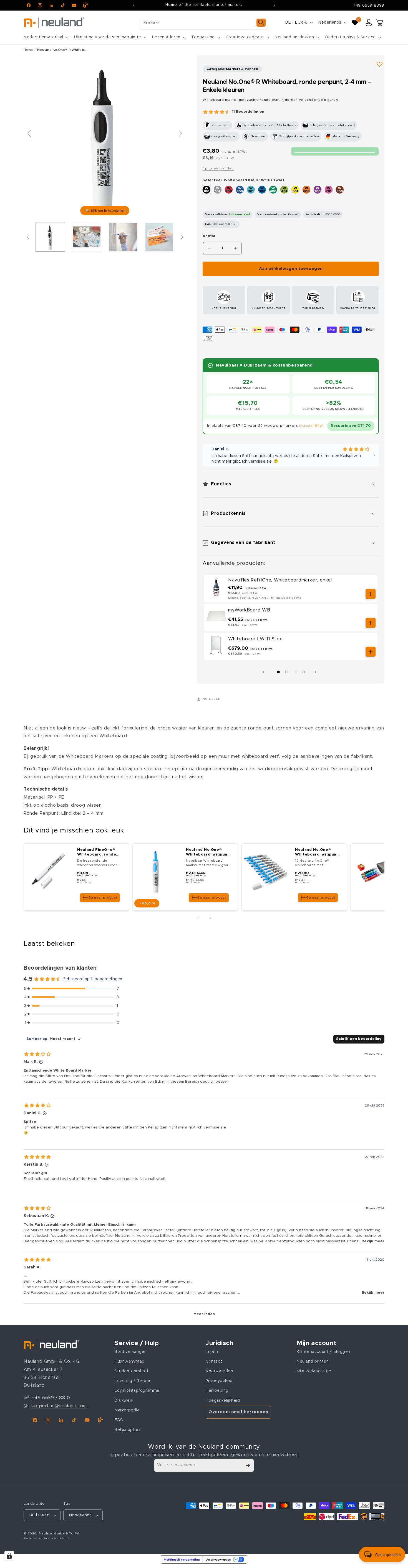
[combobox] (204, 22)
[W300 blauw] (240, 190)
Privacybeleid (219, 1381)
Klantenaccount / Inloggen (323, 1351)
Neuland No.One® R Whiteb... (62, 49)
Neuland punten (313, 1361)
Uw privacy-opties (218, 1559)
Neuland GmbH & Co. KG (59, 1533)
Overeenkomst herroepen (238, 1412)
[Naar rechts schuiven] (317, 672)
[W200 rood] (229, 190)
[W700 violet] (317, 190)
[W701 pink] (329, 190)
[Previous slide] (29, 133)
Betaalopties (127, 1430)
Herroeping (217, 1391)
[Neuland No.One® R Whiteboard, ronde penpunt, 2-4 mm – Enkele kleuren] (86, 237)
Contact (214, 1361)
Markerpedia (127, 1410)
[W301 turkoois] (251, 190)
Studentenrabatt (132, 1371)
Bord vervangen (131, 1351)
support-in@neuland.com (59, 1406)
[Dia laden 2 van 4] (287, 672)
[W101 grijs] (217, 190)
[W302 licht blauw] (262, 190)
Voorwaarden (219, 1371)
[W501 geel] (295, 190)
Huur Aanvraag (130, 1361)
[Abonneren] (247, 1465)
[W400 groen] (273, 190)
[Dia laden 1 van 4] (278, 672)
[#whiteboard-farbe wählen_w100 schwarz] (50, 237)
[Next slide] (180, 133)
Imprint (213, 1351)
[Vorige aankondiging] (134, 5)
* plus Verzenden (218, 168)
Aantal (209, 236)
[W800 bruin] (340, 190)
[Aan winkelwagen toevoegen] (371, 594)
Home (28, 49)
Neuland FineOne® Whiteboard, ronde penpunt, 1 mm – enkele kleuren (96, 852)
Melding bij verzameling (182, 1559)
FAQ (119, 1420)
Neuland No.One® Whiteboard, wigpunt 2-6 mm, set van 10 (316, 852)
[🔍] (105, 136)
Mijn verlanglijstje (314, 1371)
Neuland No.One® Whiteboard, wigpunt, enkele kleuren (208, 852)
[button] (45, 37)
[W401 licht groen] (284, 190)
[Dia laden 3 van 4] (295, 672)
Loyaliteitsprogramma (137, 1391)
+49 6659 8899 (368, 5)
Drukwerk (124, 1400)
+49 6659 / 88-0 (51, 1398)
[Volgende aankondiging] (274, 5)
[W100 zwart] (206, 190)
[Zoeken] (261, 23)
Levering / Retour (132, 1381)
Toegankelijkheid (223, 1400)
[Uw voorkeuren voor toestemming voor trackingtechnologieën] (9, 1556)
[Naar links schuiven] (265, 672)
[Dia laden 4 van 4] (303, 672)
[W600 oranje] (306, 190)
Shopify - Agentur (33, 1538)
